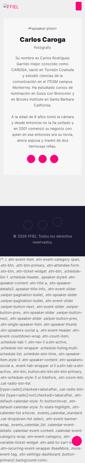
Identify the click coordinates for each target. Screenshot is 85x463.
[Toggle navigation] (79, 6)
